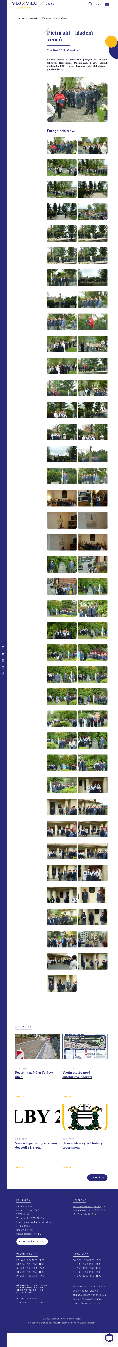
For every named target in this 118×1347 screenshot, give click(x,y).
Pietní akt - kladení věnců (54, 17)
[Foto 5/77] (62, 200)
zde (98, 1303)
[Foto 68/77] (92, 883)
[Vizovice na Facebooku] (3, 673)
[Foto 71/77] (62, 927)
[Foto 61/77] (62, 817)
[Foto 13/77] (62, 288)
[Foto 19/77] (62, 354)
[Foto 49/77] (62, 685)
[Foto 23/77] (62, 398)
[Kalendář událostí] (3, 660)
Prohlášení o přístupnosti (40, 1322)
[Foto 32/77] (92, 486)
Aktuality (34, 17)
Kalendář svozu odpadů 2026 (87, 1210)
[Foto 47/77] (62, 663)
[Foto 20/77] (92, 354)
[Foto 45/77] (62, 641)
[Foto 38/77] (92, 552)
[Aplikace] (3, 647)
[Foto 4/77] (92, 178)
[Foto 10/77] (92, 244)
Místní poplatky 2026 (83, 1214)
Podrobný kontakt (32, 1241)
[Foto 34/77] (92, 508)
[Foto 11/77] (62, 266)
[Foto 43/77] (62, 619)
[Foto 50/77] (92, 685)
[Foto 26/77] (92, 420)
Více (18, 1096)
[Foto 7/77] (62, 222)
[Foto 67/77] (62, 883)
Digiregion (76, 1318)
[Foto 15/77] (62, 310)
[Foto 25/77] (62, 420)
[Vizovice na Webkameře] (3, 667)
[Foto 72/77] (92, 927)
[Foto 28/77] (92, 442)
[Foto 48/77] (92, 663)
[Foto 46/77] (92, 641)
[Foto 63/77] (62, 839)
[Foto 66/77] (92, 861)
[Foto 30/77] (92, 464)
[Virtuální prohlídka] (3, 654)
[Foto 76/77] (92, 971)
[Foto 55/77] (62, 751)
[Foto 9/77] (62, 244)
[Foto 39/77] (62, 574)
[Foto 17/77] (62, 332)
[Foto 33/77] (62, 508)
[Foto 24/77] (92, 398)
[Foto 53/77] (62, 729)
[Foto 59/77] (62, 795)
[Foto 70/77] (92, 905)
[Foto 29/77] (62, 464)
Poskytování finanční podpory (87, 1206)
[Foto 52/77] (92, 707)
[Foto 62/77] (92, 817)
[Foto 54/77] (92, 729)
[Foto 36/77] (92, 530)
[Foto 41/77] (62, 597)
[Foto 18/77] (92, 332)
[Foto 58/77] (92, 773)
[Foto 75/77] (62, 971)
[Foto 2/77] (92, 156)
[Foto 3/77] (62, 178)
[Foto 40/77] (92, 574)
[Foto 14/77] (92, 288)
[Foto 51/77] (62, 707)
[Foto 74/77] (92, 949)
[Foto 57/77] (62, 773)
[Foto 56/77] (92, 751)
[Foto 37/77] (62, 552)
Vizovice (22, 17)
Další (96, 1178)
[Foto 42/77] (92, 597)
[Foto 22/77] (92, 376)
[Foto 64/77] (92, 839)
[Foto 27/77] (62, 442)
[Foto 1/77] (62, 156)
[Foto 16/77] (92, 310)
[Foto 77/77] (62, 993)
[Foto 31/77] (62, 486)
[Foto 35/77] (62, 530)
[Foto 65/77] (62, 861)
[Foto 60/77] (92, 795)
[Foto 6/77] (92, 200)
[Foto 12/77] (92, 266)
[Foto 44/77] (92, 619)
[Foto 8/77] (92, 222)
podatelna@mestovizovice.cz (38, 1222)
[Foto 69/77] (62, 905)
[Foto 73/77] (62, 949)
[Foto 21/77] (62, 376)
